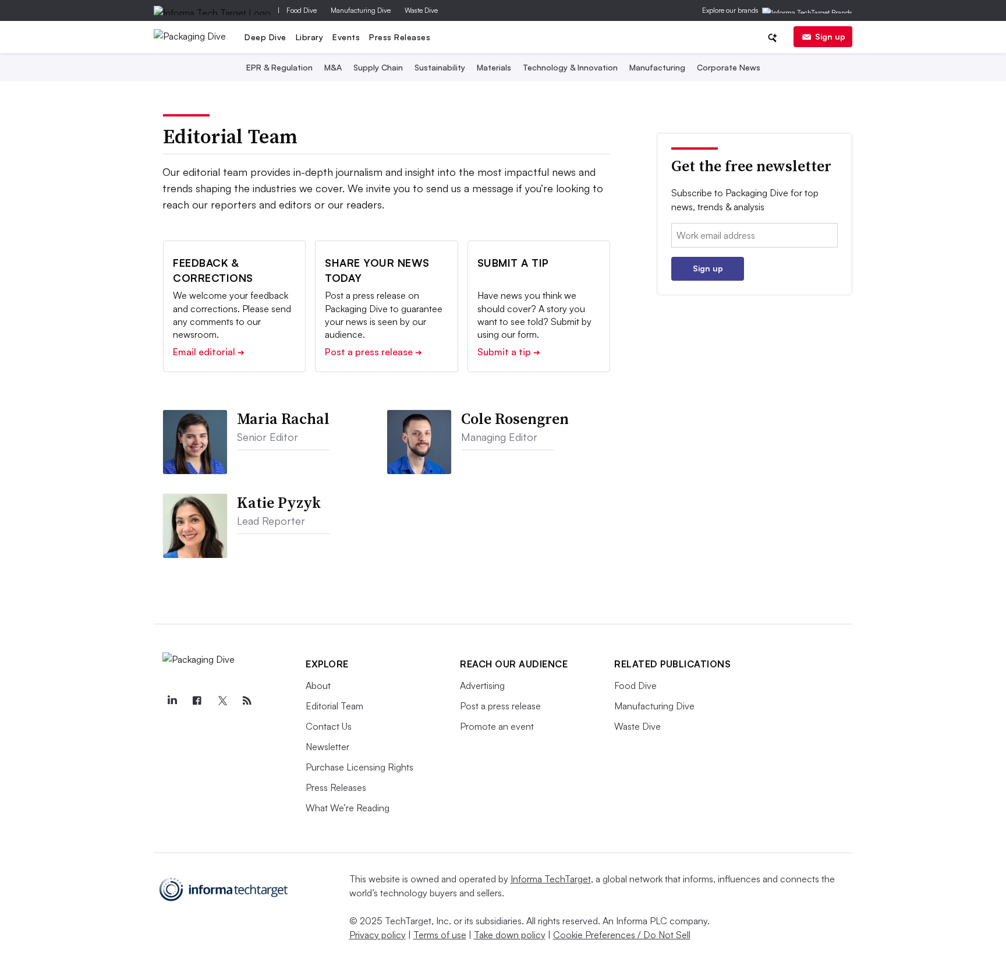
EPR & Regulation (279, 67)
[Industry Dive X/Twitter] (222, 700)
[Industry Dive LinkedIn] (172, 700)
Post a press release (373, 352)
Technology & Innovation (570, 67)
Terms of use (439, 935)
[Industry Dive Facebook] (197, 700)
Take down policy (509, 935)
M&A (333, 67)
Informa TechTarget (551, 879)
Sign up (830, 36)
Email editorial (209, 352)
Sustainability (440, 67)
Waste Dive (421, 10)
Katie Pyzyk (279, 502)
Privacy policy (377, 935)
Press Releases (399, 37)
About (318, 685)
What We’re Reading (347, 808)
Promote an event (497, 726)
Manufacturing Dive (361, 10)
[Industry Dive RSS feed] (247, 700)
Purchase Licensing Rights (359, 767)
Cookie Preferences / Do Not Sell (621, 935)
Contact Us (329, 726)
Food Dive (301, 10)
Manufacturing (657, 67)
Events (346, 37)
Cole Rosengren (515, 418)
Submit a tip (508, 352)
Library (310, 37)
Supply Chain (378, 67)
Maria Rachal (283, 418)
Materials (494, 67)
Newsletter (327, 746)
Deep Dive (265, 37)
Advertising (482, 685)
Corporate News (728, 67)
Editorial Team (334, 706)
